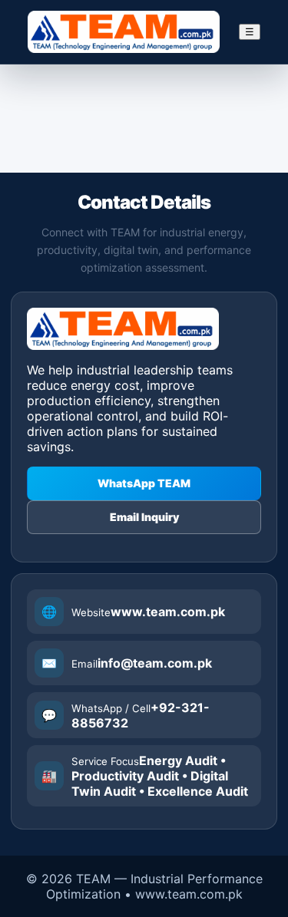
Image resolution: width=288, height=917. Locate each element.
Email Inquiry (144, 516)
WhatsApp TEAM (144, 483)
